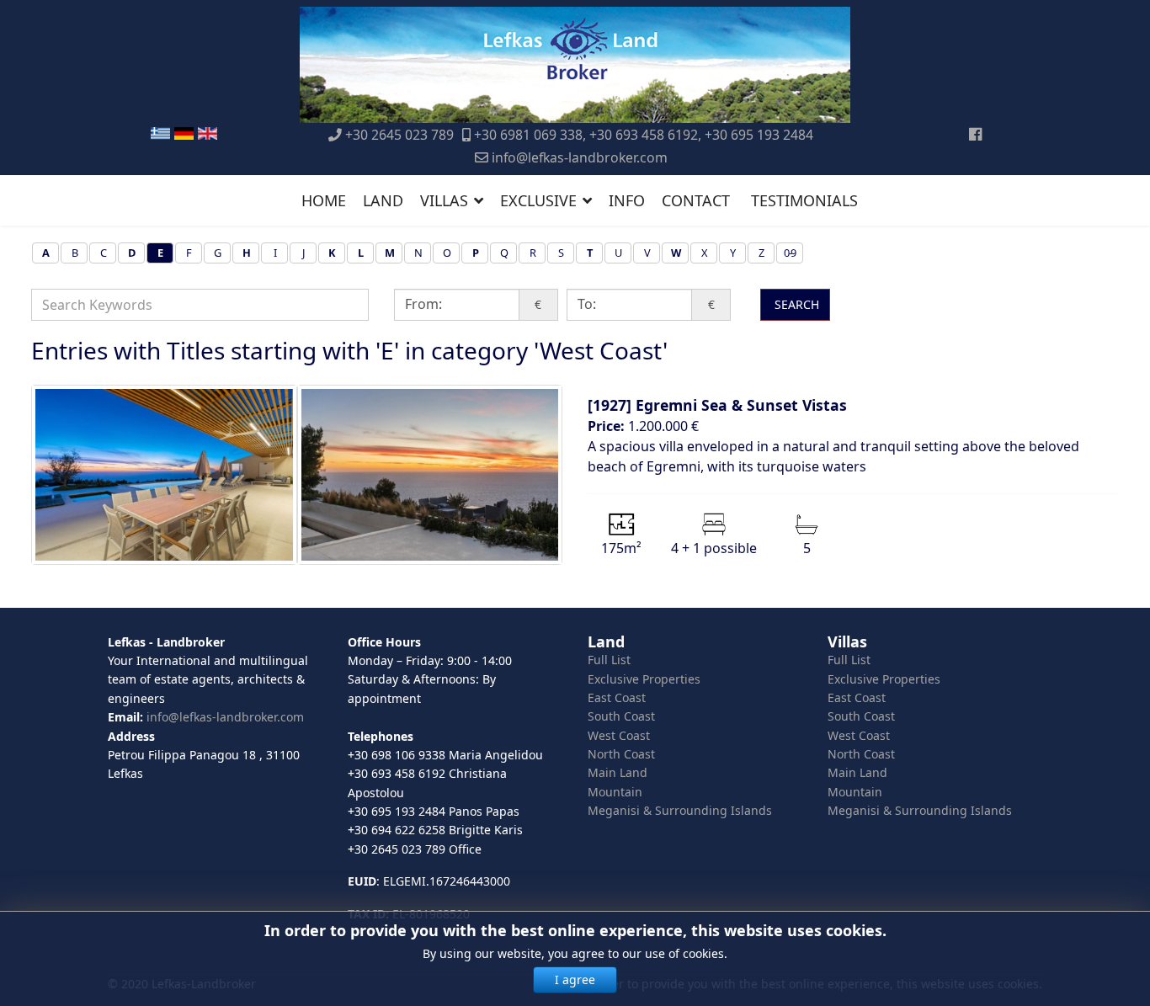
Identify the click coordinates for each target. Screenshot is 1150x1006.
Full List (609, 660)
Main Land (617, 772)
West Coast (619, 735)
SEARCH (795, 304)
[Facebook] (975, 134)
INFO (627, 200)
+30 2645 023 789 (399, 134)
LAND (383, 200)
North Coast (621, 754)
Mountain (615, 792)
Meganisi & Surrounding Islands (680, 810)
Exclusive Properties (644, 679)
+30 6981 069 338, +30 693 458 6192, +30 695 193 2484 (643, 134)
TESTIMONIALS (804, 200)
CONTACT (696, 200)
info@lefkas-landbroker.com (580, 157)
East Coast (617, 697)
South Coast (621, 716)
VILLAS (444, 200)
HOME (323, 200)
